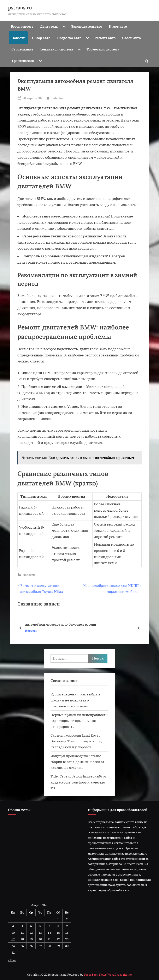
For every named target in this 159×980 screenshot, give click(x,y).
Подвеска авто (69, 38)
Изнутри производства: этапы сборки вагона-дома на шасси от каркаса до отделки (77, 762)
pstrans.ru (20, 7)
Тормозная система (103, 49)
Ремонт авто (105, 38)
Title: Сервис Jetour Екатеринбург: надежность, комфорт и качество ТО (79, 782)
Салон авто (131, 38)
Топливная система (56, 49)
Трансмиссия (22, 60)
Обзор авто (41, 38)
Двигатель (49, 26)
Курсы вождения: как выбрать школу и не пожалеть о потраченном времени (76, 700)
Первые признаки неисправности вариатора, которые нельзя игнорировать (79, 720)
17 (13, 939)
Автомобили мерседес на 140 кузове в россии (60, 624)
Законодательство (86, 26)
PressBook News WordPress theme (108, 974)
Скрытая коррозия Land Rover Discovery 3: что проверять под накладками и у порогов (76, 741)
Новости (18, 38)
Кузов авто (118, 26)
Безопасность (22, 26)
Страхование (22, 49)
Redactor (57, 98)
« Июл (12, 960)
